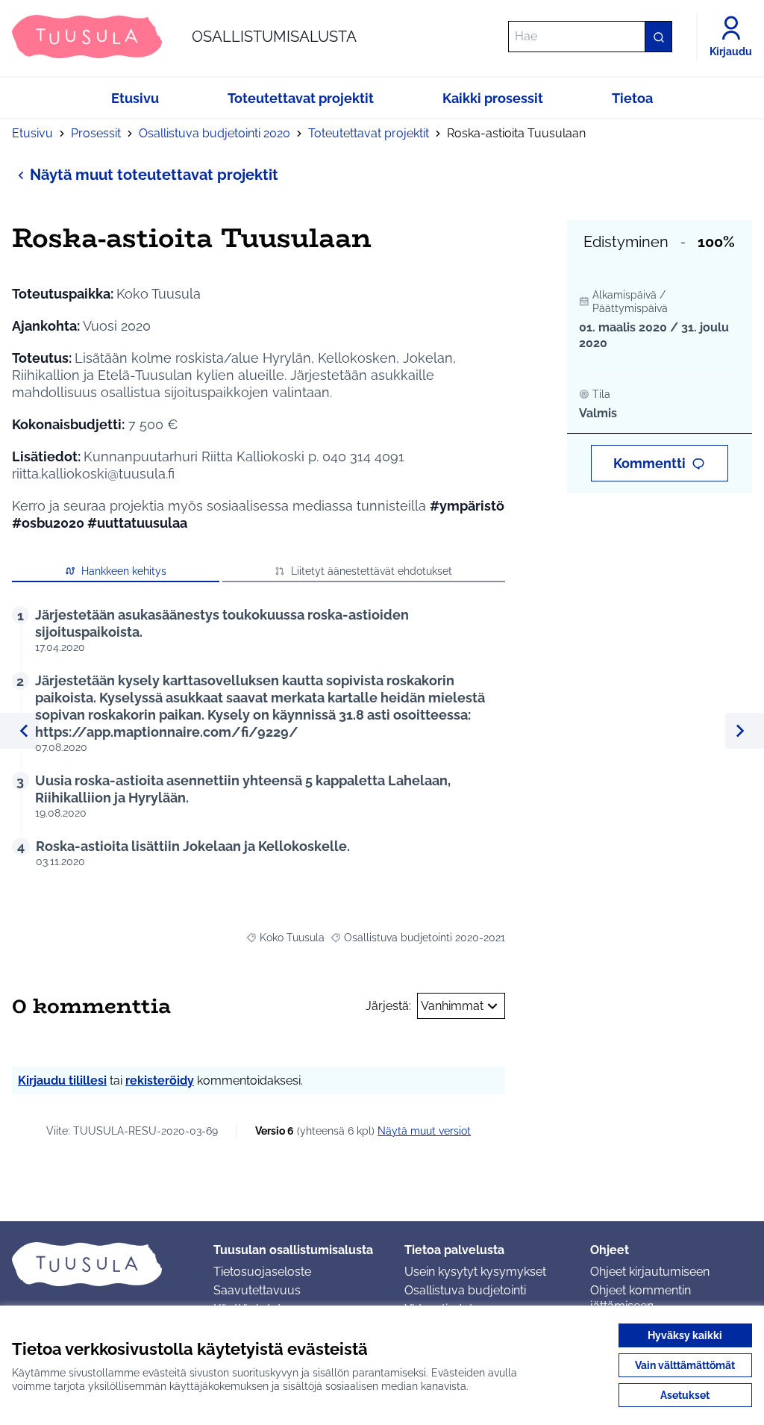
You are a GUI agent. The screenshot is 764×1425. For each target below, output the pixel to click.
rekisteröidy (159, 1080)
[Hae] (658, 37)
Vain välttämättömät (685, 1365)
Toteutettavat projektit (368, 133)
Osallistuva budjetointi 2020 (214, 133)
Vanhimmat (452, 1006)
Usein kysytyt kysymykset (475, 1272)
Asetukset (685, 1395)
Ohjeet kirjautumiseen (650, 1272)
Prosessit (96, 133)
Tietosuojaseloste (262, 1272)
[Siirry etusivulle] (101, 1263)
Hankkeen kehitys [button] (123, 571)
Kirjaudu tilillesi (62, 1080)
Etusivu (32, 133)
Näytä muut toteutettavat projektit (154, 175)
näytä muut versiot (424, 1131)
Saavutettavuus (257, 1290)
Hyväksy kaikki (685, 1335)
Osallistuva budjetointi (465, 1290)
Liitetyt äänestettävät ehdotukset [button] (371, 571)
